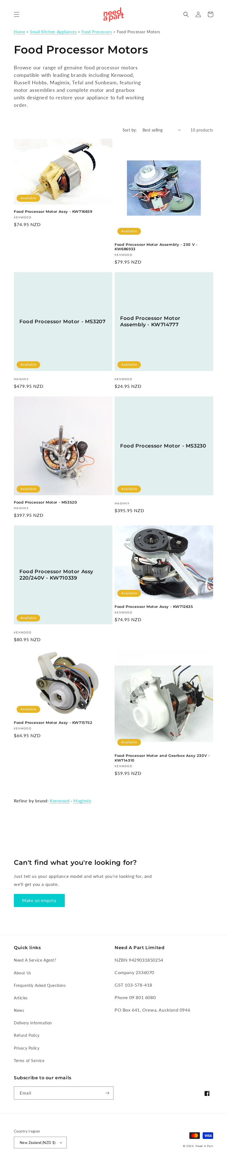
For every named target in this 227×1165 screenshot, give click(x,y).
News (19, 1010)
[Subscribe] (107, 1093)
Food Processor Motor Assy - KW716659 (53, 211)
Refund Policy (27, 1035)
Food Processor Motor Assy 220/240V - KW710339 (56, 574)
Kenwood (59, 800)
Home (19, 32)
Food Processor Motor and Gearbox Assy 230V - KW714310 (162, 757)
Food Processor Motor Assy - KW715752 (53, 722)
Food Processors (96, 32)
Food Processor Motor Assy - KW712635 (154, 606)
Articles (21, 997)
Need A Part (204, 1146)
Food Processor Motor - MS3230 (163, 446)
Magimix (82, 800)
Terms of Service (29, 1060)
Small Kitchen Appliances (53, 32)
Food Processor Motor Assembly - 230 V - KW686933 (156, 246)
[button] (17, 14)
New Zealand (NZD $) (38, 1142)
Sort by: (130, 130)
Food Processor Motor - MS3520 (45, 502)
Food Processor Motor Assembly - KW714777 (150, 321)
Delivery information (33, 1022)
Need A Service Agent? (35, 960)
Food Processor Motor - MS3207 (62, 322)
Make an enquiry (39, 900)
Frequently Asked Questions (40, 985)
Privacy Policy (26, 1048)
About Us (22, 973)
